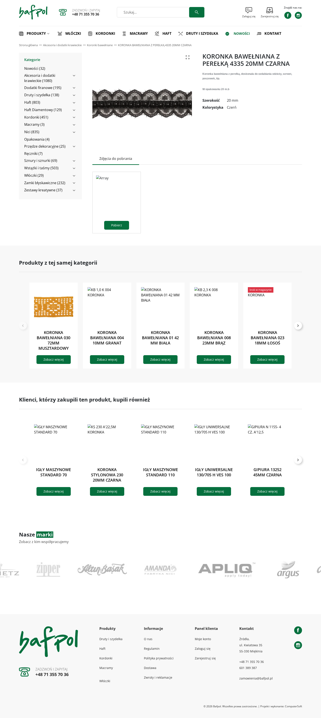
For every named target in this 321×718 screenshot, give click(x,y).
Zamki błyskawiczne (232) (44, 182)
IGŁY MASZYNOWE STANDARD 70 (53, 472)
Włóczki (104, 681)
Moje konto (203, 639)
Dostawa (150, 668)
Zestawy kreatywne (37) (43, 190)
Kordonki (105, 658)
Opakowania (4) (37, 139)
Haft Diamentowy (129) (43, 109)
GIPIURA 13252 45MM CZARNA (267, 472)
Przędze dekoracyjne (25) (45, 146)
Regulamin (152, 648)
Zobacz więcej (53, 359)
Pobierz (116, 225)
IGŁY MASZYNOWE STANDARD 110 (160, 472)
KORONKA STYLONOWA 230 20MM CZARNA (107, 475)
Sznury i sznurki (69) (40, 160)
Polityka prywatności (159, 658)
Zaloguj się (203, 648)
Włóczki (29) (34, 175)
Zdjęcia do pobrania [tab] (115, 158)
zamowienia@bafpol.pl (256, 678)
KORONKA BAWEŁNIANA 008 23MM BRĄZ (214, 338)
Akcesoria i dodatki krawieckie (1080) (39, 78)
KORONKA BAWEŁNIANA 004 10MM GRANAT (107, 338)
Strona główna (28, 45)
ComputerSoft (293, 706)
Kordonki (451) (36, 117)
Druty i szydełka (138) (41, 95)
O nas (148, 639)
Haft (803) (32, 102)
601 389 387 (248, 668)
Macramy (106, 668)
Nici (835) (31, 131)
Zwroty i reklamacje (158, 677)
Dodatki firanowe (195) (42, 87)
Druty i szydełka (111, 639)
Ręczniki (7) (33, 153)
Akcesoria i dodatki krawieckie (62, 45)
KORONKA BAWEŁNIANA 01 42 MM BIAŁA (160, 338)
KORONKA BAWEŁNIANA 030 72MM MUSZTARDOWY (53, 340)
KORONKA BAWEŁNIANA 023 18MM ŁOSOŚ (267, 338)
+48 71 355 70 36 (85, 14)
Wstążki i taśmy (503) (41, 168)
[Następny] (298, 326)
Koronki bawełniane (100, 45)
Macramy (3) (34, 124)
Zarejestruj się (205, 658)
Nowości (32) (34, 68)
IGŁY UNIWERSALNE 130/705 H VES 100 (214, 472)
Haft (102, 648)
